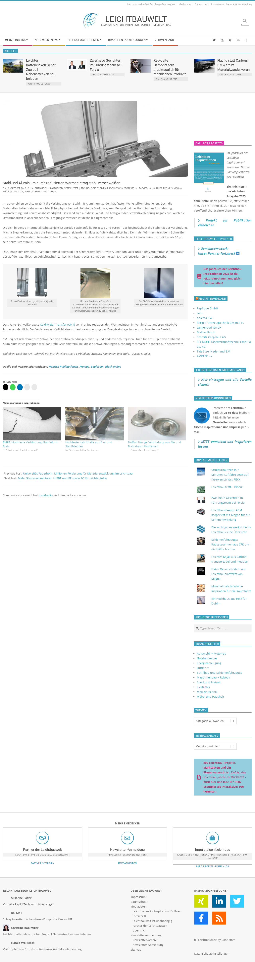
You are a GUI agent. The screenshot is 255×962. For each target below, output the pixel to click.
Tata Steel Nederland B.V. (213, 351)
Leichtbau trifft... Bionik (226, 487)
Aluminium (155, 188)
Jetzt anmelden (127, 863)
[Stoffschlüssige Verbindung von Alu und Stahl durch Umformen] (157, 423)
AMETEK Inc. (205, 356)
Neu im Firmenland (212, 298)
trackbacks (46, 495)
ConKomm (228, 940)
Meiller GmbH (206, 332)
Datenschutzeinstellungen (211, 953)
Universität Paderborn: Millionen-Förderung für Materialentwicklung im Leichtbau (78, 473)
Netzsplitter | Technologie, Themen (85, 188)
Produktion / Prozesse (120, 188)
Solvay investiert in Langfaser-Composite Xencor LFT (37, 919)
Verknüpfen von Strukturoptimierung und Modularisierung (42, 949)
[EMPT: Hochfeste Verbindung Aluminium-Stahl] (32, 423)
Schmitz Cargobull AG (211, 337)
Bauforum (97, 366)
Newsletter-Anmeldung (127, 850)
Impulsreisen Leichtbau (212, 850)
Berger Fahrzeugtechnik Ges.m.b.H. (220, 323)
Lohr (200, 313)
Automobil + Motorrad (49, 188)
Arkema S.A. (205, 318)
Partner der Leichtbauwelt (42, 850)
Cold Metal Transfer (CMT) (57, 324)
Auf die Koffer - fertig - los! (212, 866)
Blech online (113, 366)
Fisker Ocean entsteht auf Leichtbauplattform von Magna (228, 574)
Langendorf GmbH (209, 327)
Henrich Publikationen (63, 366)
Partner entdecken (42, 863)
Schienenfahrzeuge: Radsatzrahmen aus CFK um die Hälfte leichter (230, 544)
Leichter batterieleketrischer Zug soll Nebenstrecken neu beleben (47, 934)
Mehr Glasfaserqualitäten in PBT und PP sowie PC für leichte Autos (62, 478)
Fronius (168, 188)
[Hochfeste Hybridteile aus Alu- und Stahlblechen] (94, 423)
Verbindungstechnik (44, 191)
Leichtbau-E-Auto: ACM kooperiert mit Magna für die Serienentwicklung (230, 515)
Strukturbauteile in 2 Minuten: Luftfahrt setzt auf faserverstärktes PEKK (229, 474)
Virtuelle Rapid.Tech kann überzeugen (28, 904)
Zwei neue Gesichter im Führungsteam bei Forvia (106, 64)
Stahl (28, 191)
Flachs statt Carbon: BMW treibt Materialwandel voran (233, 64)
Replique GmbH (207, 308)
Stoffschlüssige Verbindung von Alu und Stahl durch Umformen (154, 444)
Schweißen (16, 191)
